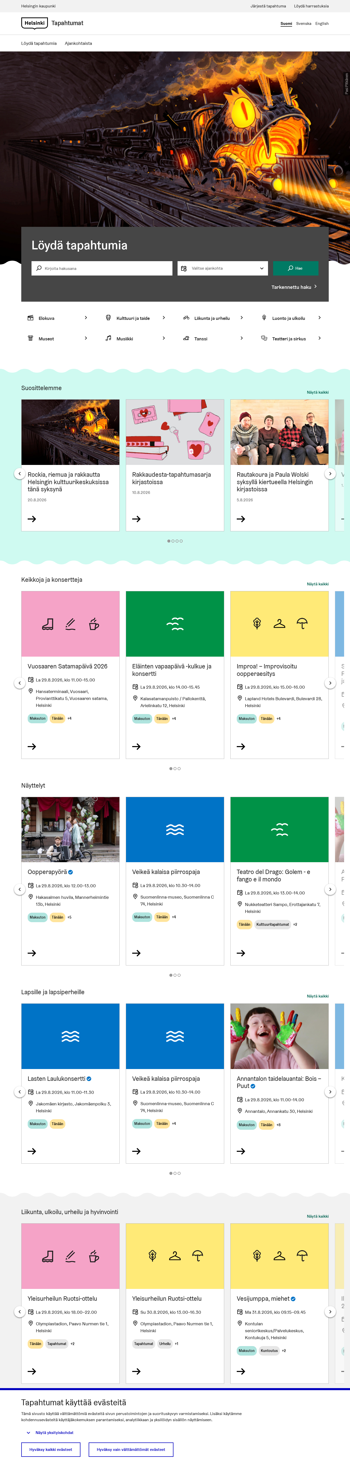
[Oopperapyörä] (70, 881)
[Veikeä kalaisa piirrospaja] (175, 881)
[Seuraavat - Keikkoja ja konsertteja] (330, 683)
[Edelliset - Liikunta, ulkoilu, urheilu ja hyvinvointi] (19, 1311)
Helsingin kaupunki (38, 6)
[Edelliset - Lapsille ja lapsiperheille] (19, 1091)
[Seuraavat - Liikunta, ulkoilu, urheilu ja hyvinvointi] (330, 1311)
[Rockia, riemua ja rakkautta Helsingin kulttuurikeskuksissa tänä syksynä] (70, 465)
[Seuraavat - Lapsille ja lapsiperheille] (330, 1091)
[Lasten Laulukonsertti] (70, 1083)
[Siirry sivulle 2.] (172, 541)
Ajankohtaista (78, 43)
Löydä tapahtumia (39, 43)
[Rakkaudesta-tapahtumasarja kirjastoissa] (175, 465)
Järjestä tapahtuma (268, 6)
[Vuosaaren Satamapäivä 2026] (70, 675)
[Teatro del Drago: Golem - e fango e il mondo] (279, 881)
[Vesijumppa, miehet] (279, 1303)
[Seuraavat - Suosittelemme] (330, 473)
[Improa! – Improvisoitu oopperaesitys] (279, 675)
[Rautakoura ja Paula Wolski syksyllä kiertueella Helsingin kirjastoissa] (279, 465)
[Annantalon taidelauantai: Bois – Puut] (279, 1083)
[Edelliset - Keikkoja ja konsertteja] (19, 683)
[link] (34, 23)
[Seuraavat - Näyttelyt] (330, 889)
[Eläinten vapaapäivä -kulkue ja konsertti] (175, 675)
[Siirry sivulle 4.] (181, 541)
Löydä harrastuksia (311, 6)
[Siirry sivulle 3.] (177, 541)
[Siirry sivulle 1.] (168, 541)
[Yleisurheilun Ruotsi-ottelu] (70, 1303)
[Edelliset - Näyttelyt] (19, 889)
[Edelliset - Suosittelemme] (19, 473)
